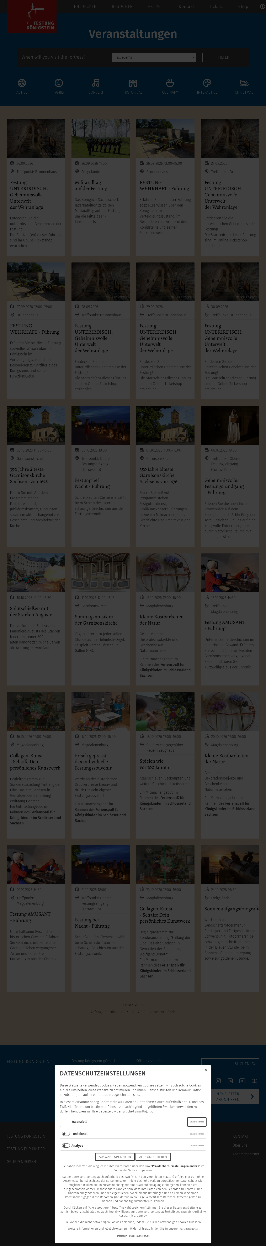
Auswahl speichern (115, 1157)
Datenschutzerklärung (188, 1229)
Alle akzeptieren (153, 1157)
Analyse (77, 1146)
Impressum (122, 1236)
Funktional (79, 1134)
